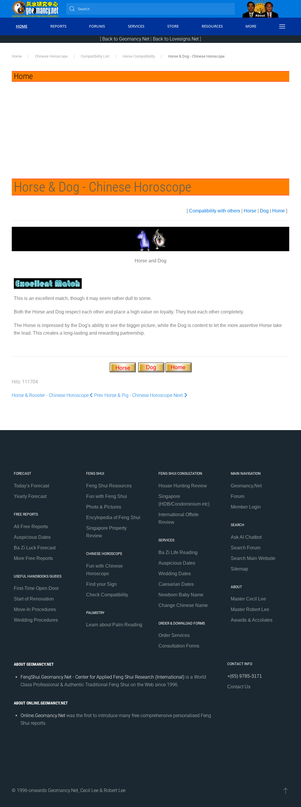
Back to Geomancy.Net (125, 39)
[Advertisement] (150, 126)
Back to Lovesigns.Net (176, 39)
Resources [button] (212, 26)
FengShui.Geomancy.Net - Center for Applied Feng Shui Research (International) (102, 677)
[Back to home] (35, 9)
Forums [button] (97, 26)
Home (278, 210)
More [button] (250, 26)
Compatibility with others (214, 210)
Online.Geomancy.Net (43, 715)
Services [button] (136, 26)
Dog (264, 210)
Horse (250, 210)
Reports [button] (58, 26)
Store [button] (173, 26)
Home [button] (21, 26)
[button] (282, 26)
